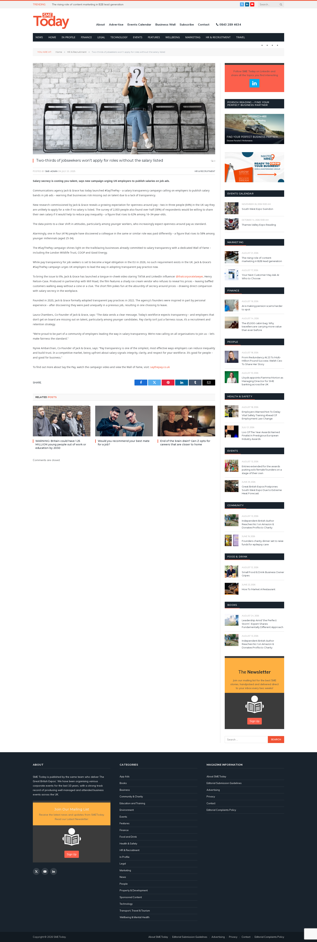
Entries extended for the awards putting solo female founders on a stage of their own (262, 470)
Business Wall (165, 24)
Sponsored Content (131, 897)
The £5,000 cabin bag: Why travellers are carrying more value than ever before (262, 326)
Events (137, 37)
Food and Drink (128, 836)
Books (123, 783)
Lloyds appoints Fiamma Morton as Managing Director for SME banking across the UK (262, 381)
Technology (118, 37)
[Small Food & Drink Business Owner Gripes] (231, 571)
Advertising (213, 789)
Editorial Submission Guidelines (224, 783)
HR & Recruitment (218, 37)
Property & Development (134, 890)
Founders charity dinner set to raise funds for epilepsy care (262, 542)
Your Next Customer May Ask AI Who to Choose (260, 276)
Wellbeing (172, 37)
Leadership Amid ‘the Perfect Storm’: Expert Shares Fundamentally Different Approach (262, 624)
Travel (240, 37)
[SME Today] (51, 21)
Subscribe (187, 24)
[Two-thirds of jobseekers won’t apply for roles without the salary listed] (124, 108)
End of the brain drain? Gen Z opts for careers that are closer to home (185, 442)
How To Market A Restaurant (258, 589)
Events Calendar (139, 24)
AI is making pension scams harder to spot (262, 307)
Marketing (192, 37)
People (124, 883)
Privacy (211, 796)
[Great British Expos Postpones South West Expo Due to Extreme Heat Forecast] (231, 486)
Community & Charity (131, 796)
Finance (86, 37)
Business (125, 789)
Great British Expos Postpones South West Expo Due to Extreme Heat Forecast (262, 490)
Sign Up (254, 721)
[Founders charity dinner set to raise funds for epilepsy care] (231, 540)
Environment (127, 809)
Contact (203, 24)
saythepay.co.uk (160, 367)
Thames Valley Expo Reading (259, 224)
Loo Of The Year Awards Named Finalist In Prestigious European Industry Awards (261, 435)
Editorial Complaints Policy (221, 809)
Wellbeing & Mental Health (135, 917)
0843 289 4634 (230, 24)
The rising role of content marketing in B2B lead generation (262, 259)
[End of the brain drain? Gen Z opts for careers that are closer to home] (186, 421)
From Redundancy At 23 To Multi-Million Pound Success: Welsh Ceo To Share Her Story (262, 361)
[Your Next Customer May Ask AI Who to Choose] (231, 274)
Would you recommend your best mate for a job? (124, 442)
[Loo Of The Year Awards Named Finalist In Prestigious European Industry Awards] (231, 431)
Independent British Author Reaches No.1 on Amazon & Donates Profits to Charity (258, 524)
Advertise (116, 24)
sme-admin (51, 171)
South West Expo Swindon (257, 208)
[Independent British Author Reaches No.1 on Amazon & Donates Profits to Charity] (231, 520)
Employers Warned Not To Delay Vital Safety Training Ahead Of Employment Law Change (261, 415)
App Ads (125, 776)
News (39, 37)
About (100, 24)
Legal (101, 37)
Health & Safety (128, 843)
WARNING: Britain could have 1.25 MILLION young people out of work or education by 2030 (93, 4)
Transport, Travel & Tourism (135, 910)
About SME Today (216, 776)
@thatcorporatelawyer (189, 276)
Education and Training (132, 803)
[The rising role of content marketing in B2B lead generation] (231, 257)
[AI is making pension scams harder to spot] (231, 305)
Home (52, 37)
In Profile (68, 37)
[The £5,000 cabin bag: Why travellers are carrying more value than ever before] (231, 323)
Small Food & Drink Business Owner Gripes (263, 574)
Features (154, 37)
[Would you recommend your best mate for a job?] (124, 421)
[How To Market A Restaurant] (231, 589)
